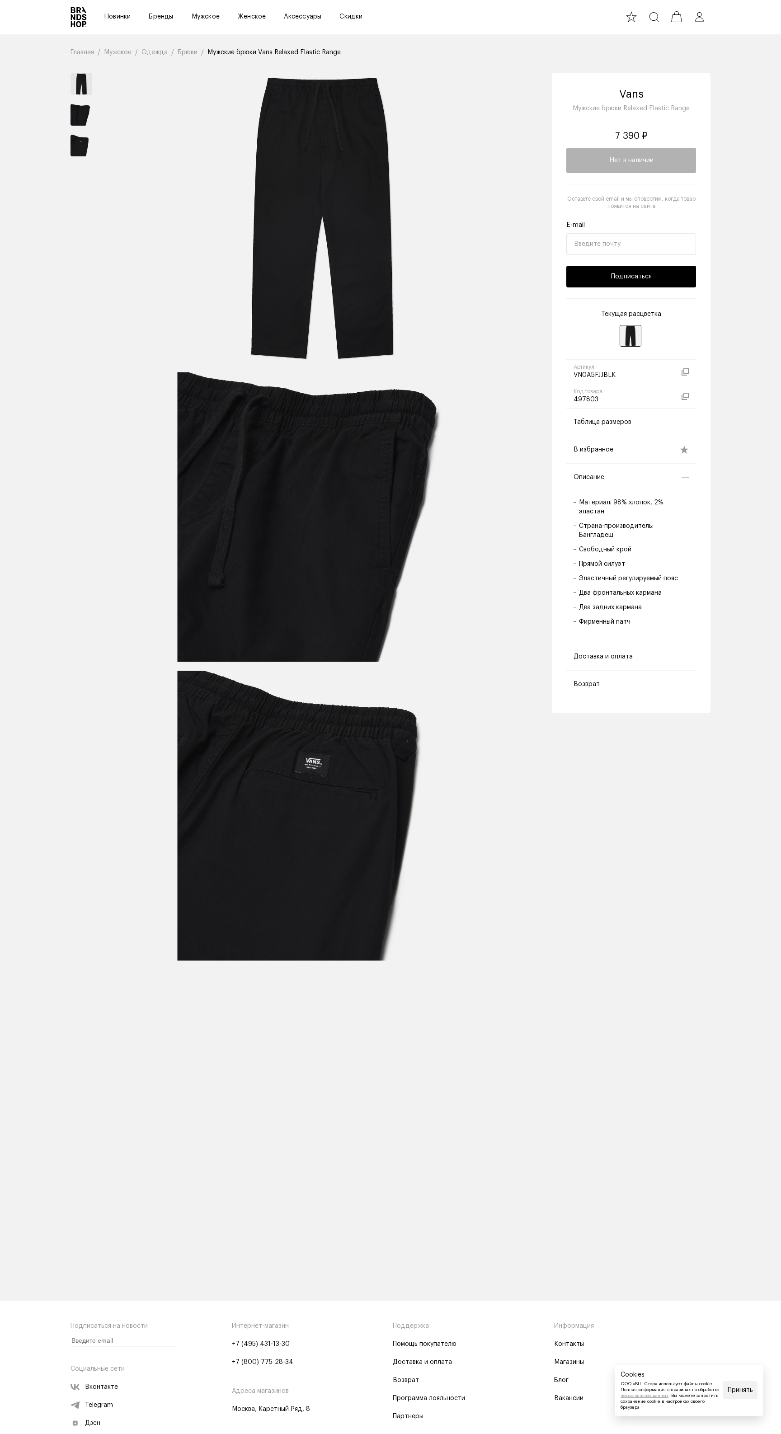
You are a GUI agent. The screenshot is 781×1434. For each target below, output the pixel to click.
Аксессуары (302, 17)
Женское (252, 17)
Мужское (206, 17)
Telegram (99, 1405)
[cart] (676, 16)
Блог (561, 1380)
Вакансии (568, 1398)
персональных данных (644, 1395)
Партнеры (408, 1416)
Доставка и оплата (422, 1362)
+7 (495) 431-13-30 (261, 1344)
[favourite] (631, 16)
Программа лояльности (429, 1398)
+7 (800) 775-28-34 (262, 1362)
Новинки (117, 17)
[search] (654, 16)
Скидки (350, 17)
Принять (740, 1390)
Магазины (569, 1362)
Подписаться (631, 276)
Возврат (406, 1380)
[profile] (699, 16)
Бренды (161, 17)
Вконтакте (101, 1387)
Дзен (92, 1423)
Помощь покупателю (424, 1344)
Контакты (569, 1344)
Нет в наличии (631, 160)
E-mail (575, 225)
